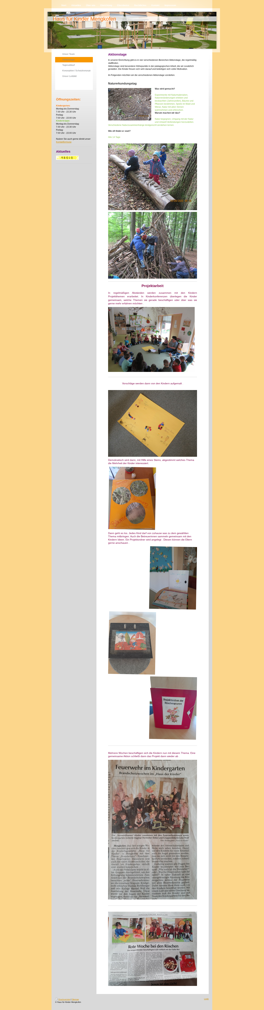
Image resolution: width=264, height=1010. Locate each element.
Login (206, 999)
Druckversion (64, 999)
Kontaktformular (63, 142)
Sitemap (75, 999)
